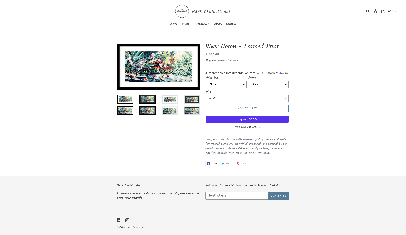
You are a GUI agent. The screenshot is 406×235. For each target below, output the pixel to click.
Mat (208, 92)
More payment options (247, 127)
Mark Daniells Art (135, 227)
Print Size (212, 78)
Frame (252, 78)
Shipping (210, 60)
